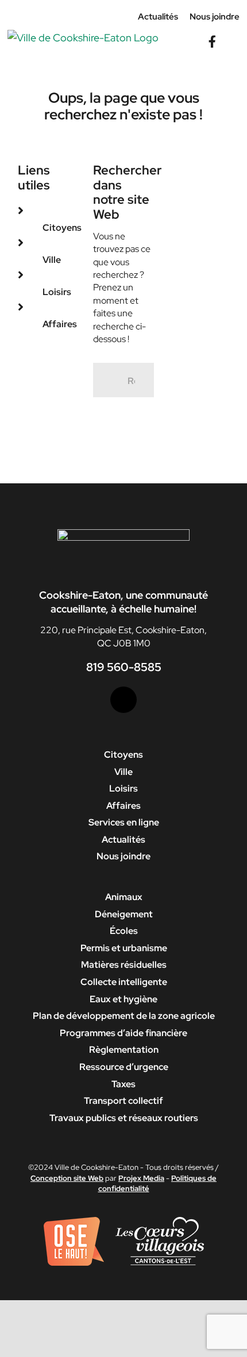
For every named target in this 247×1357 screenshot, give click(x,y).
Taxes (123, 1084)
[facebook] (123, 700)
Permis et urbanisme (123, 948)
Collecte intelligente (123, 982)
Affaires (60, 324)
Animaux (123, 897)
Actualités (123, 839)
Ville (52, 260)
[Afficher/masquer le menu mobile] (235, 35)
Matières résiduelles (124, 965)
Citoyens (62, 228)
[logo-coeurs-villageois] (159, 1221)
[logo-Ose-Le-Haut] (74, 1221)
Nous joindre (123, 856)
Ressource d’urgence (123, 1067)
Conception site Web (66, 1178)
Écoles (124, 931)
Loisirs (57, 292)
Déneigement (124, 914)
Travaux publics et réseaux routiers (123, 1118)
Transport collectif (123, 1101)
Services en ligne (123, 822)
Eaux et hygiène (123, 999)
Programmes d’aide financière (123, 1033)
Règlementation (124, 1050)
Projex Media (141, 1178)
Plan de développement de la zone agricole (124, 1016)
